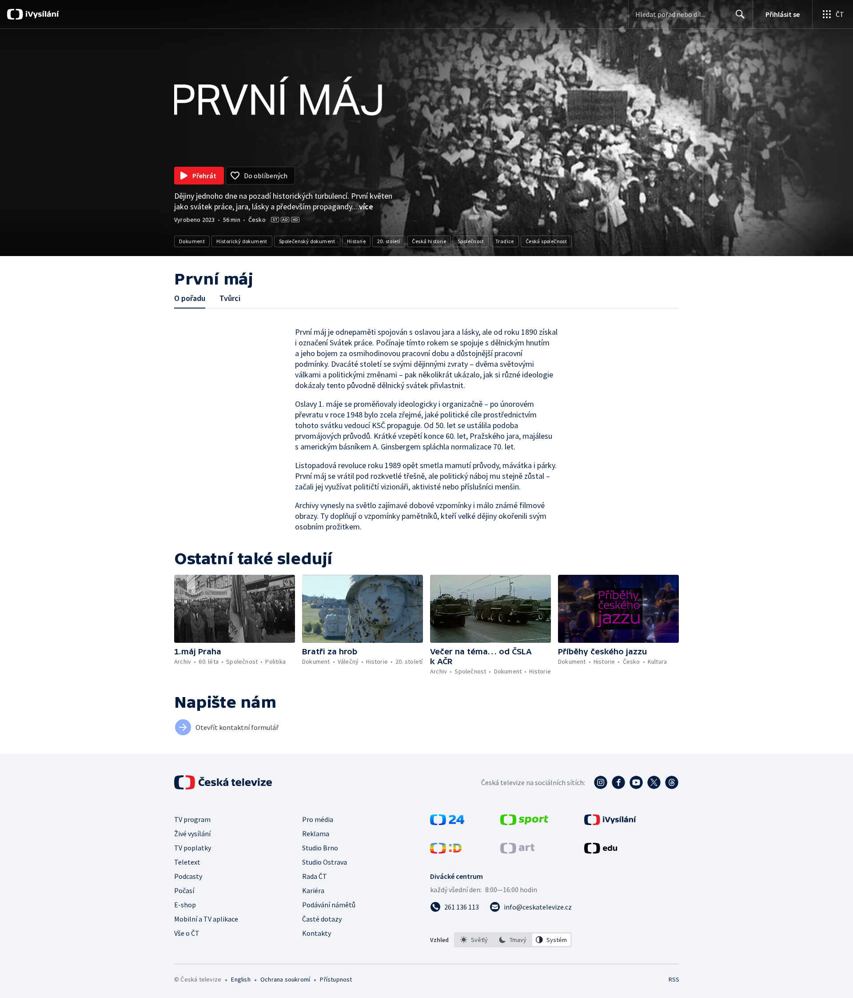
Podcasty (188, 876)
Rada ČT (314, 876)
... (363, 206)
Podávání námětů (328, 904)
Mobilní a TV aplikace (206, 918)
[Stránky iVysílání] (610, 822)
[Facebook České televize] (618, 782)
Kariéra (313, 890)
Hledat (740, 14)
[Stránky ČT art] (517, 850)
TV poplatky (192, 847)
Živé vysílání (192, 833)
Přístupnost (336, 979)
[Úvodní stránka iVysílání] (41, 14)
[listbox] (513, 939)
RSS (674, 979)
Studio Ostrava (324, 862)
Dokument (192, 241)
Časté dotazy (322, 918)
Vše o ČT (186, 933)
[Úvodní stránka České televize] (224, 782)
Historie (356, 241)
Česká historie (429, 241)
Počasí (184, 890)
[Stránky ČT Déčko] (446, 850)
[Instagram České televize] (601, 782)
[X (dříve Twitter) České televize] (654, 782)
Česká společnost (546, 241)
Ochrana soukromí (285, 979)
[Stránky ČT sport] (524, 822)
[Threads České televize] (672, 782)
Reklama (315, 833)
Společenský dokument (307, 241)
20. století (388, 241)
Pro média (317, 819)
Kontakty (316, 933)
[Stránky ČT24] (447, 822)
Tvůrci (229, 298)
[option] (474, 940)
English (240, 979)
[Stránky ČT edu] (600, 850)
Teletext (187, 862)
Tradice (504, 241)
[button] (234, 609)
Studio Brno (320, 847)
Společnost (471, 241)
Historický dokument (241, 241)
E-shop (185, 904)
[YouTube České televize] (636, 782)
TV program (192, 819)
